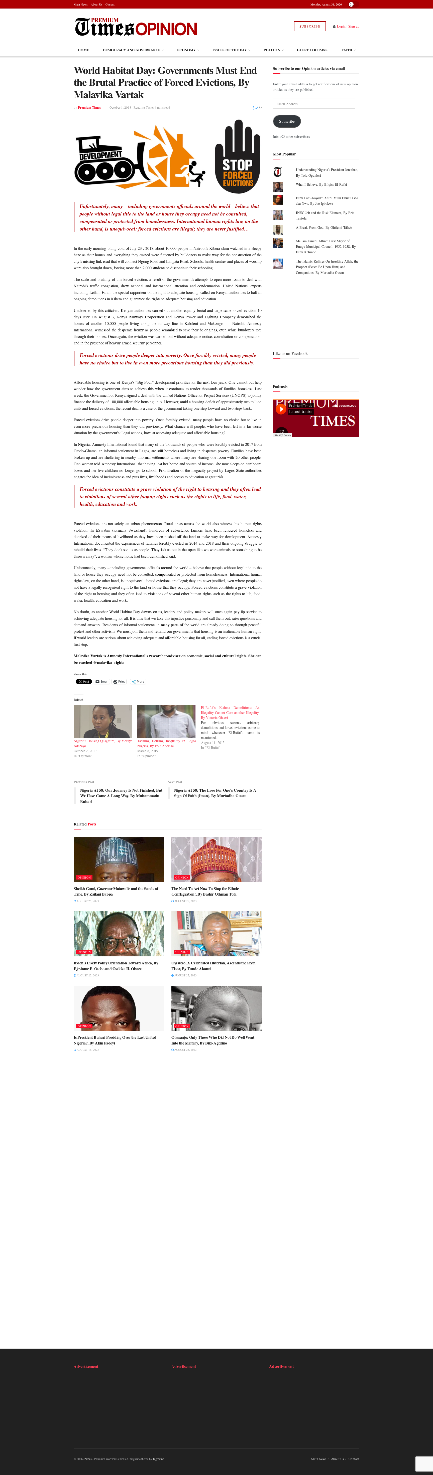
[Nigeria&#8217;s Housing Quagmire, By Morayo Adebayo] (103, 722)
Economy (186, 50)
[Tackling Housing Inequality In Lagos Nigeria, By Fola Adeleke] (166, 722)
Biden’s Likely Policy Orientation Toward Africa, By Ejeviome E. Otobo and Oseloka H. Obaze (116, 965)
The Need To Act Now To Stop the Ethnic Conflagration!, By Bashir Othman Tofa (205, 891)
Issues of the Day (229, 50)
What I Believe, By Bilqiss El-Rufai (321, 184)
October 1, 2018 (120, 107)
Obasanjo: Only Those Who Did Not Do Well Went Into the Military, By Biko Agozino (212, 1039)
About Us (96, 4)
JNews (87, 1459)
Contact (110, 4)
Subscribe (310, 26)
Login (341, 26)
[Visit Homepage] (136, 26)
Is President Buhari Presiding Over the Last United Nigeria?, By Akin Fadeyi (115, 1039)
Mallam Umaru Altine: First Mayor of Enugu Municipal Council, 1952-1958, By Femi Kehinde (326, 247)
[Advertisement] (316, 312)
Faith (347, 50)
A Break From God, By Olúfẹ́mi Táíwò (324, 227)
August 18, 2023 (87, 1049)
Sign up (353, 26)
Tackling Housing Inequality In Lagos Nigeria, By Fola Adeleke (166, 743)
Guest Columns (312, 50)
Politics (272, 50)
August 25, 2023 (87, 901)
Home (83, 50)
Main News (81, 4)
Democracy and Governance (131, 50)
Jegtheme (158, 1459)
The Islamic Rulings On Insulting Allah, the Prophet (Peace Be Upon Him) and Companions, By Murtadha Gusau (327, 267)
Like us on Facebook (290, 353)
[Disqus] (168, 1133)
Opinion (84, 877)
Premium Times (89, 107)
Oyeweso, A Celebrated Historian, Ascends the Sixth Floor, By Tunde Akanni (213, 965)
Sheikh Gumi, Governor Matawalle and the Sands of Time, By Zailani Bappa (116, 891)
